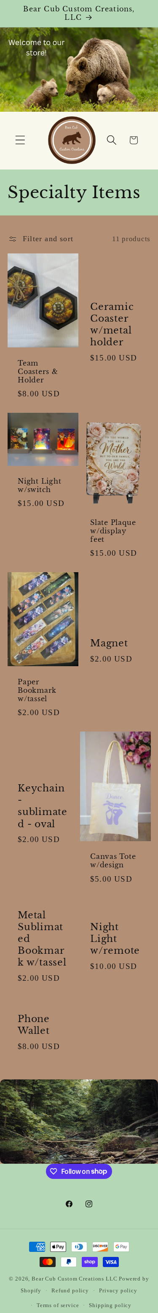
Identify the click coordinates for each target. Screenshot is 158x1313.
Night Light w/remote (115, 938)
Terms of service (58, 1305)
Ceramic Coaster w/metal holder (112, 324)
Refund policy (70, 1290)
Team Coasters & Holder (38, 371)
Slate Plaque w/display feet (113, 531)
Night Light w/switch (40, 485)
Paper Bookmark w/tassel (37, 690)
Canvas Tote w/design (113, 861)
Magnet (109, 643)
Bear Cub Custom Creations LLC (74, 1278)
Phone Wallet (34, 1024)
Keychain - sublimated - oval (42, 806)
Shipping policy (110, 1305)
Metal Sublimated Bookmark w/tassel (42, 939)
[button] (20, 140)
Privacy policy (118, 1290)
